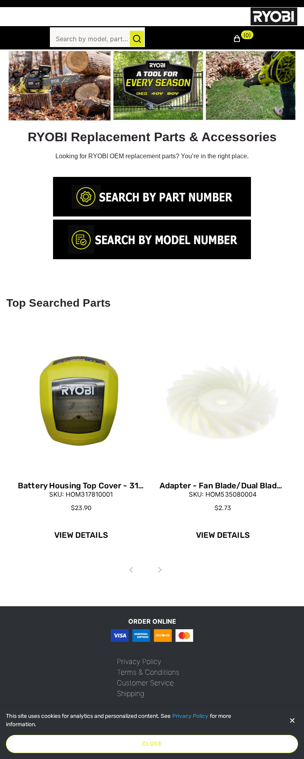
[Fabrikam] (274, 16)
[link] (152, 196)
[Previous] (131, 569)
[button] (243, 38)
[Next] (159, 569)
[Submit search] (137, 39)
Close (152, 743)
